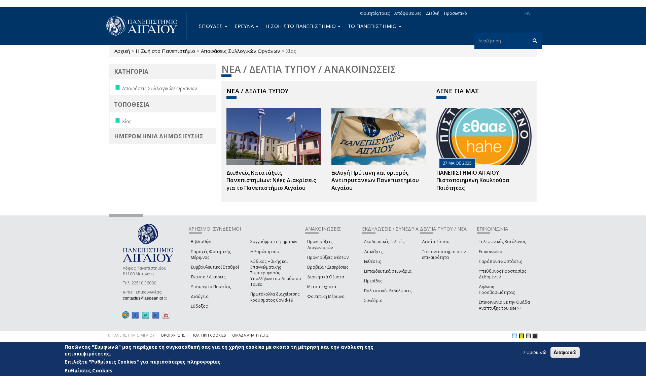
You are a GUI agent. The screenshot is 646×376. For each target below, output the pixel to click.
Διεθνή (432, 13)
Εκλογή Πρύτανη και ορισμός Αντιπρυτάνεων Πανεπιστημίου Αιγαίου (375, 180)
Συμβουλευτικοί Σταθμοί (215, 267)
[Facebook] (135, 315)
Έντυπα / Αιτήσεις (208, 277)
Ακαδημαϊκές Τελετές (384, 241)
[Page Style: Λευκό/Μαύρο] (528, 336)
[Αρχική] (145, 26)
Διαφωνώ (565, 352)
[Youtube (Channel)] (166, 315)
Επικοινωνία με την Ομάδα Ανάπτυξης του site (504, 305)
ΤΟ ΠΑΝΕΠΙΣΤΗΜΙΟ (373, 26)
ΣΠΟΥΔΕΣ (211, 26)
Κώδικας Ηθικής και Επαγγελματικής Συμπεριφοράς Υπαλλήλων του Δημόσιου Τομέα (275, 273)
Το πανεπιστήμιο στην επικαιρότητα (444, 254)
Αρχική (122, 50)
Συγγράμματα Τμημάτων (273, 241)
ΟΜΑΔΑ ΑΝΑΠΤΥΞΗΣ (250, 335)
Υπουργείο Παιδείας (211, 286)
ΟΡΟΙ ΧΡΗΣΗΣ (173, 335)
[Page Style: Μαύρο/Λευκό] (535, 336)
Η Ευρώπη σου (264, 251)
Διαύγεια (200, 296)
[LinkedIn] (155, 315)
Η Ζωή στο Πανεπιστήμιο (165, 50)
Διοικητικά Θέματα (325, 277)
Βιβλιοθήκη (202, 241)
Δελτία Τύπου (436, 241)
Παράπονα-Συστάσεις (500, 261)
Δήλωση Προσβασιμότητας (497, 289)
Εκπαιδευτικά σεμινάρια (387, 271)
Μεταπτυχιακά (321, 286)
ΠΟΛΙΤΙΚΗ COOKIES (208, 335)
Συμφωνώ (534, 352)
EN (527, 13)
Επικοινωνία (490, 251)
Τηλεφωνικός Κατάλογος (502, 241)
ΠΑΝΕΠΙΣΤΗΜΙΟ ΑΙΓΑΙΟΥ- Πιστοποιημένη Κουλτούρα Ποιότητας (472, 180)
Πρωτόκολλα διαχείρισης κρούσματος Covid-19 (274, 297)
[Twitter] (145, 315)
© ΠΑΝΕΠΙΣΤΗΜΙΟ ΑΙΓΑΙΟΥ (131, 335)
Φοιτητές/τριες (375, 13)
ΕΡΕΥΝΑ (245, 26)
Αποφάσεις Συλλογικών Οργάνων (240, 50)
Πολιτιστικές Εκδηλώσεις (387, 291)
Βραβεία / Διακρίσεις (327, 267)
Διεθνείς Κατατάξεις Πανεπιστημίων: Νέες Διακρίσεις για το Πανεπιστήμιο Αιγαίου (271, 180)
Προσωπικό (455, 13)
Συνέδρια (373, 300)
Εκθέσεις (372, 261)
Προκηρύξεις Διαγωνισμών (320, 244)
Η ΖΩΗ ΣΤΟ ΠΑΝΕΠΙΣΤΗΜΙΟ (301, 26)
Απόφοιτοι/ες (407, 13)
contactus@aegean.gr (145, 298)
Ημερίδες (373, 281)
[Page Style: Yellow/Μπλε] (521, 336)
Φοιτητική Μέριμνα (326, 296)
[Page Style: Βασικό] (514, 336)
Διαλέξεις (373, 251)
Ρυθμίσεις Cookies (88, 370)
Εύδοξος (199, 306)
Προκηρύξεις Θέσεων (328, 257)
